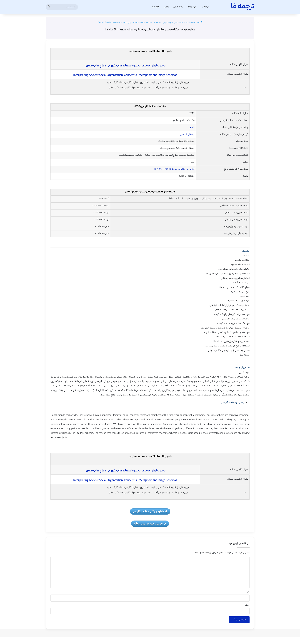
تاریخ (192, 127)
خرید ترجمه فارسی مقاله (148, 523)
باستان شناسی (187, 134)
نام (248, 592)
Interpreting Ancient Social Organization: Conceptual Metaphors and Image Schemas (125, 75)
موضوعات (192, 7)
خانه (199, 22)
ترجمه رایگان (178, 7)
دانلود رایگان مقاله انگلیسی (148, 511)
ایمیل (247, 605)
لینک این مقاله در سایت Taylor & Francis (174, 169)
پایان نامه (155, 7)
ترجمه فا (205, 7)
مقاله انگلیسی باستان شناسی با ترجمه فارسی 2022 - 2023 (174, 22)
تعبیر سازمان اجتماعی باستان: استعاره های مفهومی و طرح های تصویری (125, 66)
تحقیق (166, 7)
